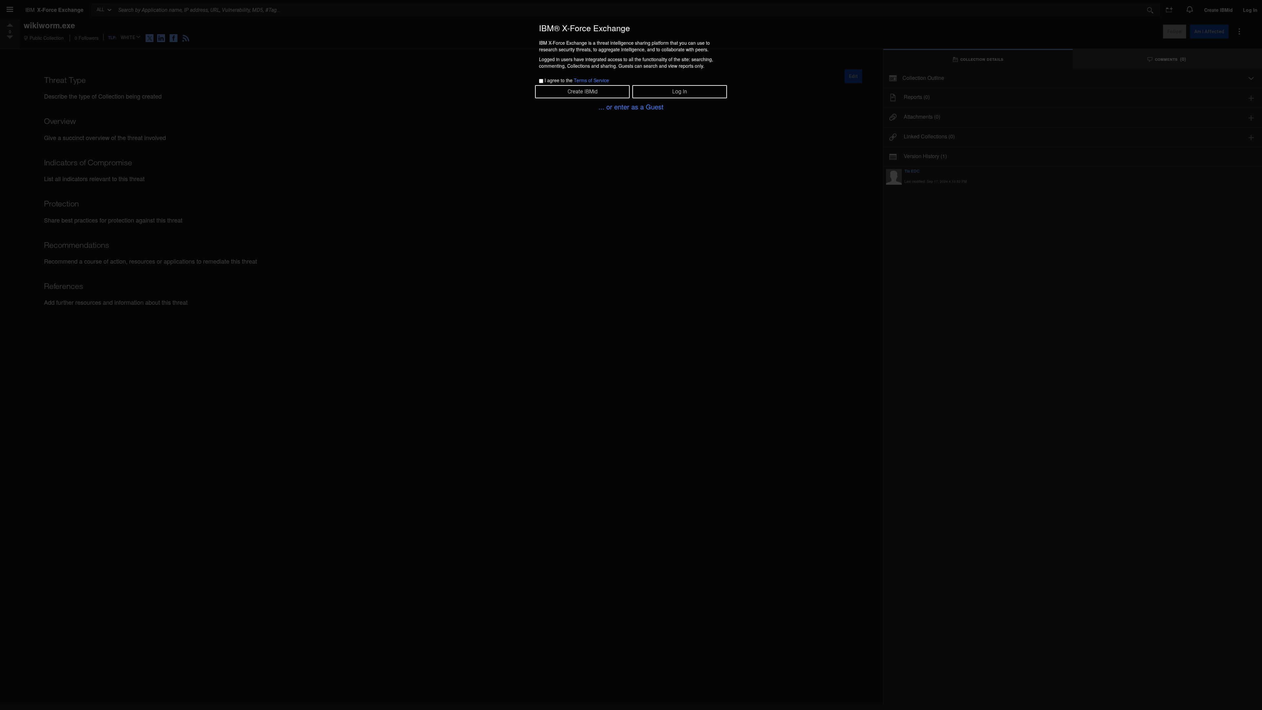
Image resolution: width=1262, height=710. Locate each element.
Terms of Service (591, 80)
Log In (679, 91)
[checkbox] (541, 81)
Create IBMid (582, 91)
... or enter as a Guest (631, 106)
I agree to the (577, 80)
